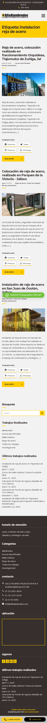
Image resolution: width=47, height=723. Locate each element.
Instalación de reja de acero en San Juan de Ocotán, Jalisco (23, 288)
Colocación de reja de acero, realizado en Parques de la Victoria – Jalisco (23, 175)
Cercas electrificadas (22, 63)
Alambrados (7, 430)
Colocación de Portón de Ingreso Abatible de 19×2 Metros (22, 482)
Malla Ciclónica (8, 437)
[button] (23, 295)
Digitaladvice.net (31, 712)
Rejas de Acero (20, 183)
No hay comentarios (9, 65)
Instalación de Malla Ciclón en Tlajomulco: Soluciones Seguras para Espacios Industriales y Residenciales (23, 501)
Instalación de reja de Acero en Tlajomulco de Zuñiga (22, 465)
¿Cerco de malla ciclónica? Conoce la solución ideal (22, 473)
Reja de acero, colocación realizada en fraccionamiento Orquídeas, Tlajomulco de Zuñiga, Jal (23, 53)
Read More (9, 159)
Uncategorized (8, 447)
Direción (36, 719)
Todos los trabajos (33, 183)
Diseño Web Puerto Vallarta (23, 710)
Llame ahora (13, 719)
